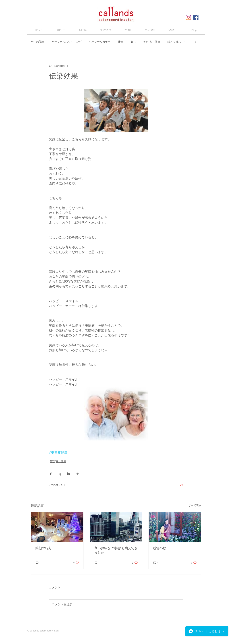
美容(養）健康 (151, 42)
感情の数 (159, 548)
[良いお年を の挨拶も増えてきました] (116, 527)
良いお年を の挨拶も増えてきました (116, 550)
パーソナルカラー (100, 42)
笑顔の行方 (43, 548)
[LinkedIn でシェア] (68, 474)
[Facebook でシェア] (50, 474)
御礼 (133, 42)
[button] (196, 41)
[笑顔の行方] (57, 527)
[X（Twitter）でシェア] (59, 474)
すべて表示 (194, 505)
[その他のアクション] (181, 66)
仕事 (120, 42)
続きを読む (174, 42)
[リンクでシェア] (77, 474)
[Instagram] (188, 17)
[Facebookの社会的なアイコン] (195, 17)
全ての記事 (37, 42)
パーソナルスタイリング (67, 42)
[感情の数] (175, 527)
